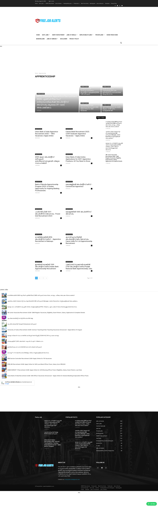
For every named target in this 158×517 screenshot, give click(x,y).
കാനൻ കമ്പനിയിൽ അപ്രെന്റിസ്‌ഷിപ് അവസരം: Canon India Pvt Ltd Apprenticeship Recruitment (79, 240)
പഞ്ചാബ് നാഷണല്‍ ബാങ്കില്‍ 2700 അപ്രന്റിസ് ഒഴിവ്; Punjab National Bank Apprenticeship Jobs (79, 267)
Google (7, 383)
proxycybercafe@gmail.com (72, 479)
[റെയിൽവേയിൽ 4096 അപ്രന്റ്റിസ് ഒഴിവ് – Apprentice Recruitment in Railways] (48, 228)
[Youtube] (122, 6)
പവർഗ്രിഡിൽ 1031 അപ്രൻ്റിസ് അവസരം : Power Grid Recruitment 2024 (47, 214)
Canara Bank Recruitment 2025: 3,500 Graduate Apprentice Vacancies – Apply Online (77, 134)
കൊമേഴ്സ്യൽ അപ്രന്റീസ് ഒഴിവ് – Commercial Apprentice (79, 185)
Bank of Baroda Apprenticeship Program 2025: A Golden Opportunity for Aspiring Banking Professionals (47, 187)
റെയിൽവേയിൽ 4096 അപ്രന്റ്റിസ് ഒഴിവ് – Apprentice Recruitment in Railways (48, 239)
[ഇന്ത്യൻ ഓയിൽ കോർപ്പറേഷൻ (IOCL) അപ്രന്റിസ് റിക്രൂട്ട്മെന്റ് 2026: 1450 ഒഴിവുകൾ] (90, 88)
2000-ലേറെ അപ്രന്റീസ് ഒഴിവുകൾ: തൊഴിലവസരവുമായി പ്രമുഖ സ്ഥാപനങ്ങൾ (47, 160)
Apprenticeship (40, 93)
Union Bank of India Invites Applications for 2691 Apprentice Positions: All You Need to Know (78, 159)
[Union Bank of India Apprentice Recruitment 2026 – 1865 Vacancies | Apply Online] (48, 123)
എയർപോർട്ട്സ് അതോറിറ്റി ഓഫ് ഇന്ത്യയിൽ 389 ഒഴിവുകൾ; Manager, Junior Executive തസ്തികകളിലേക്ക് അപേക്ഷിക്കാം (113, 135)
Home (36, 73)
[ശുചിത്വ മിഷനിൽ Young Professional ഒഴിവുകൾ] (39, 434)
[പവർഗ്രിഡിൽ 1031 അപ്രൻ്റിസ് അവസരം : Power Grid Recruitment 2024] (48, 203)
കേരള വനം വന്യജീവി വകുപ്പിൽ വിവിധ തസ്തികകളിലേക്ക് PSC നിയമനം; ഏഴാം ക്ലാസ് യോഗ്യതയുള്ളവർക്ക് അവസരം (114, 146)
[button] (121, 43)
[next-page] (46, 278)
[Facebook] (115, 6)
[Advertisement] (92, 20)
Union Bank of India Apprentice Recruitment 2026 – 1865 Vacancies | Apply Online (46, 134)
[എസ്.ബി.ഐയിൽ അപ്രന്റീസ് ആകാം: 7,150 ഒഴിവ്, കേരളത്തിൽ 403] (112, 104)
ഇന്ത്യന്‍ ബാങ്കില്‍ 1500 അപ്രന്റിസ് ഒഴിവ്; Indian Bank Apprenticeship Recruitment (47, 267)
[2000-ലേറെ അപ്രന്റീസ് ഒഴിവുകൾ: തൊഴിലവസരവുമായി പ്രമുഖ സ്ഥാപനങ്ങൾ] (48, 148)
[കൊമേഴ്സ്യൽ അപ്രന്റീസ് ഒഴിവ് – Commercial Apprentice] (79, 175)
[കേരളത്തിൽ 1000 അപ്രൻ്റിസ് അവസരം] (79, 203)
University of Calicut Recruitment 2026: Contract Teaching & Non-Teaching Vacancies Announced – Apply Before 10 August (52, 443)
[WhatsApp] (120, 6)
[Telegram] (117, 6)
